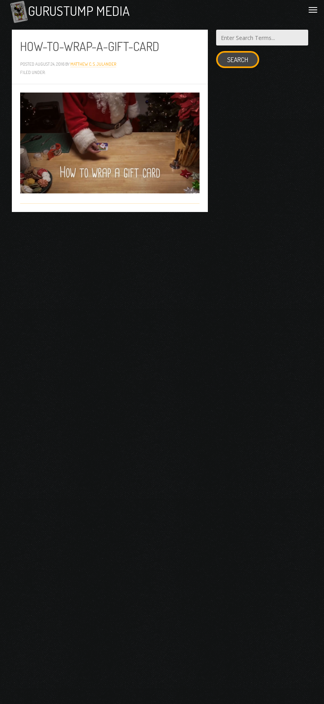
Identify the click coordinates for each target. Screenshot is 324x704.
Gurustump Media (79, 10)
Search (237, 59)
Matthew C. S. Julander (93, 64)
